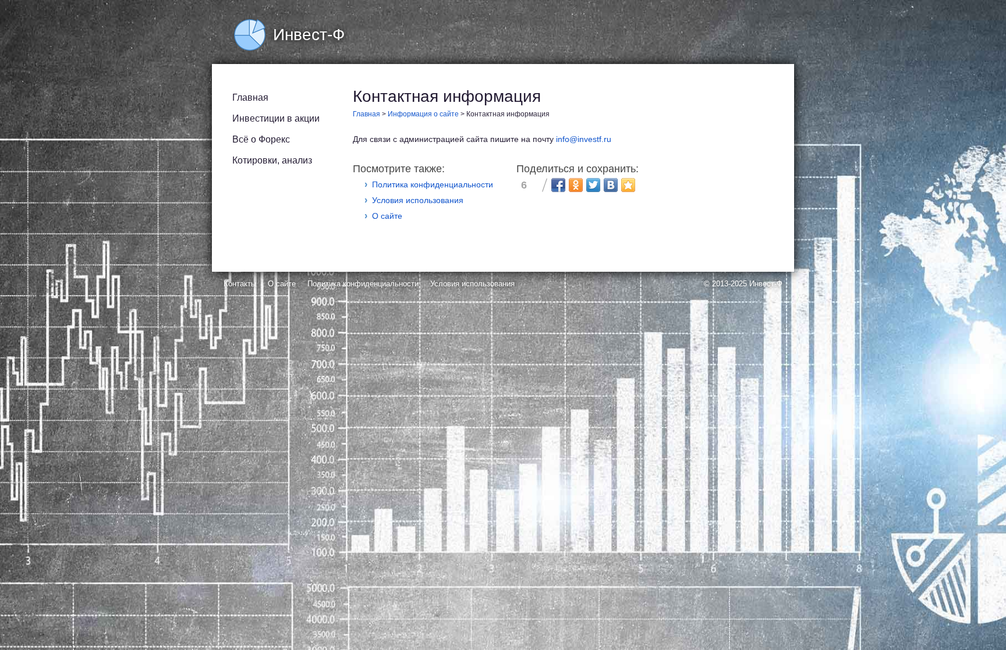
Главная (250, 97)
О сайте (387, 216)
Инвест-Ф (765, 283)
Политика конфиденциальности (432, 184)
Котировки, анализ (272, 160)
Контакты (240, 283)
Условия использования (417, 200)
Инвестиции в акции (276, 118)
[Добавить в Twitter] (593, 185)
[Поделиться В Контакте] (611, 185)
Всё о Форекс (261, 139)
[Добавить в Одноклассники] (576, 185)
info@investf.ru (583, 139)
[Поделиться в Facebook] (558, 185)
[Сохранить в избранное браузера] (628, 185)
